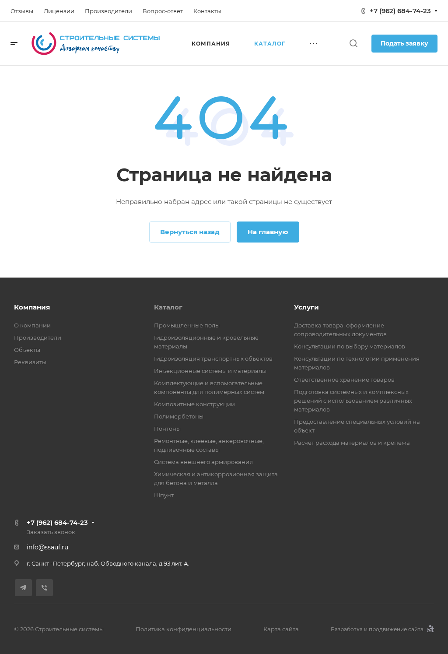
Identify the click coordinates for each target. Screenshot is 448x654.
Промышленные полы (187, 325)
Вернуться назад (190, 232)
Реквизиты (30, 362)
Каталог (168, 307)
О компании (32, 325)
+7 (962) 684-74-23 (400, 11)
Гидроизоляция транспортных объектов (213, 358)
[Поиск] (353, 43)
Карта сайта (281, 629)
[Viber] (44, 587)
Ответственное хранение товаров (344, 379)
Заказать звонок (51, 531)
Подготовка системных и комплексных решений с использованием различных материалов (353, 400)
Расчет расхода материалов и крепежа (352, 442)
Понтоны (167, 428)
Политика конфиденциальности (183, 629)
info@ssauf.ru (47, 547)
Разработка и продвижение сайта (378, 629)
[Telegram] (23, 587)
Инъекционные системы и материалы (210, 370)
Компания (32, 307)
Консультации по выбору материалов (349, 346)
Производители (37, 337)
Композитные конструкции (194, 404)
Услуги (306, 307)
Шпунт (164, 495)
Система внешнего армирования (203, 461)
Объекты (27, 349)
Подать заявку (404, 43)
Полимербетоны (178, 416)
